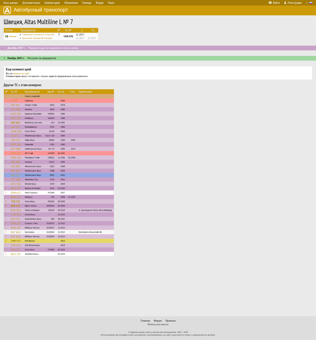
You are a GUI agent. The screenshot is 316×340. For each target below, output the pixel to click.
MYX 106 (16, 144)
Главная (145, 320)
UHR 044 (16, 245)
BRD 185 (15, 206)
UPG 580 (16, 184)
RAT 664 (15, 232)
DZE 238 (16, 118)
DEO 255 (16, 254)
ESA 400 (15, 109)
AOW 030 (16, 131)
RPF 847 (15, 171)
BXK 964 (16, 210)
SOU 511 (16, 249)
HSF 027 (15, 105)
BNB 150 (16, 197)
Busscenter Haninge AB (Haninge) (37, 38)
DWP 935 (16, 241)
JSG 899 (15, 166)
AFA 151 (15, 219)
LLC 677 (15, 135)
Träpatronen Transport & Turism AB (38, 34)
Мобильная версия (158, 324)
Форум (158, 320)
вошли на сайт (21, 73)
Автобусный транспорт (41, 10)
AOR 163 (16, 153)
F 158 (14, 100)
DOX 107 (16, 223)
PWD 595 (16, 157)
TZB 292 (15, 201)
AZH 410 (16, 114)
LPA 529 (15, 140)
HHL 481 (15, 162)
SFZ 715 (15, 175)
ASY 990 (15, 149)
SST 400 (15, 179)
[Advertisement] (158, 288)
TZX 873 (16, 214)
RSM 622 (16, 192)
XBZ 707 (16, 188)
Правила (170, 320)
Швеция (12, 36)
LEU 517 (15, 127)
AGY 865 (15, 122)
